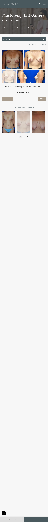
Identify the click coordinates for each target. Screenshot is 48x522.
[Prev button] (20, 137)
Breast (19, 27)
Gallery (11, 27)
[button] (4, 513)
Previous (7, 99)
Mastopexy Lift (29, 27)
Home (4, 27)
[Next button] (27, 137)
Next (42, 99)
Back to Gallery (38, 44)
